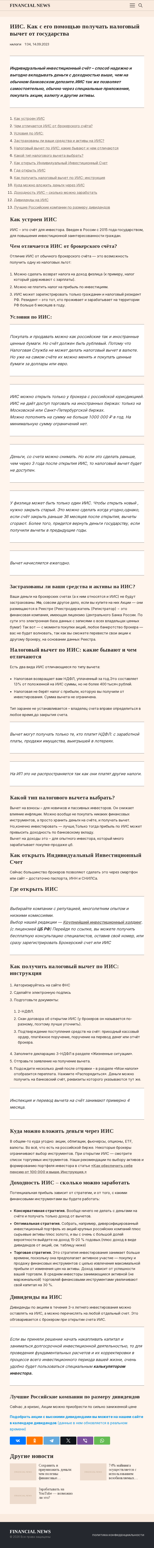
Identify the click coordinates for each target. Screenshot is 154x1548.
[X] (68, 1441)
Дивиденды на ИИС (31, 200)
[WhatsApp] (102, 1441)
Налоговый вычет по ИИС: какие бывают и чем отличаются (66, 148)
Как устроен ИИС (29, 118)
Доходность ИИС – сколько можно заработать (55, 192)
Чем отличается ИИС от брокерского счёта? (53, 126)
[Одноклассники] (35, 1441)
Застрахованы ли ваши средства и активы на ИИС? (59, 141)
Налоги (15, 44)
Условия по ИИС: (29, 133)
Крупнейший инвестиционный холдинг (102, 922)
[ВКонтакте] (18, 1441)
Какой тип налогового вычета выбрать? (48, 155)
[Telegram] (52, 1441)
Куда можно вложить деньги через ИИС (49, 185)
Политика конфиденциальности (118, 1535)
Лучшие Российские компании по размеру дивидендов (62, 207)
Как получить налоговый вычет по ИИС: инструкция (59, 178)
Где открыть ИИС (30, 170)
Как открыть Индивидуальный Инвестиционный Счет (61, 163)
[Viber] (85, 1441)
